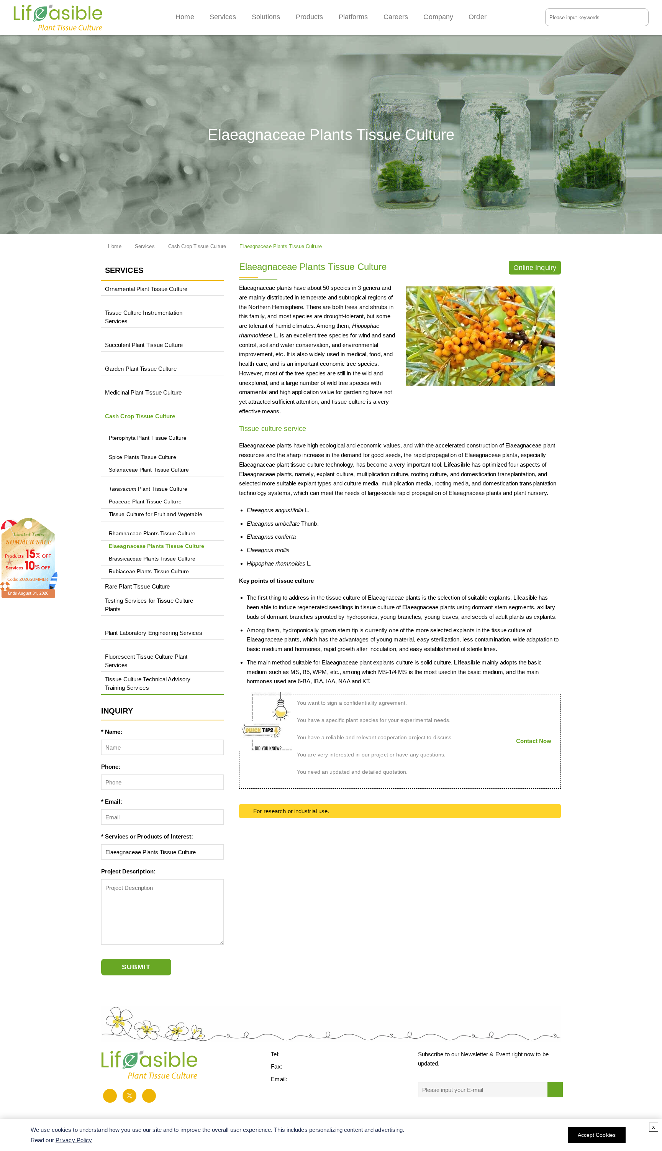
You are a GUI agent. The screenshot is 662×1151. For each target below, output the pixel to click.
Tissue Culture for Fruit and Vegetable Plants (160, 514)
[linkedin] (149, 1096)
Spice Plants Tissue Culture (142, 457)
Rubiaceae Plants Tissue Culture (149, 571)
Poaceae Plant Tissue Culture (145, 502)
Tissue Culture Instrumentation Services (143, 316)
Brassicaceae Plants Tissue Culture (152, 559)
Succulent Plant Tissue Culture (144, 345)
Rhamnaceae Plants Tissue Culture (152, 533)
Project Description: (128, 871)
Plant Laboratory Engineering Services (153, 633)
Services (223, 17)
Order (478, 17)
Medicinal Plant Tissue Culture (143, 392)
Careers (395, 17)
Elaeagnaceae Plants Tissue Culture (156, 546)
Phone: (111, 766)
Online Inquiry (534, 267)
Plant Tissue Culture (148, 489)
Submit (136, 967)
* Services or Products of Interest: (147, 836)
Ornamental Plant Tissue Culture (146, 289)
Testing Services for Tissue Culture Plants (149, 604)
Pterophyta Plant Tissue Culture (148, 438)
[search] (644, 17)
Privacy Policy (74, 1140)
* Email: (111, 801)
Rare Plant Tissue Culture (137, 586)
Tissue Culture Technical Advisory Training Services (147, 683)
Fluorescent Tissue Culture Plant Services (146, 660)
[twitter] (129, 1096)
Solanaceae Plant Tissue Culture (149, 470)
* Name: (112, 731)
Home (184, 17)
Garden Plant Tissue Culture (141, 368)
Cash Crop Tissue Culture (197, 246)
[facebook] (110, 1096)
